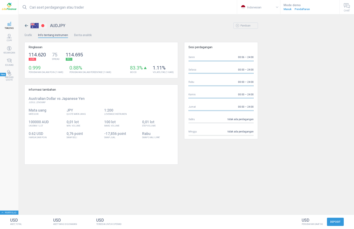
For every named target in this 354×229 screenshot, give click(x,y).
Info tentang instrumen (53, 35)
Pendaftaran (302, 9)
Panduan (245, 25)
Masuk (288, 9)
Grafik (28, 35)
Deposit (335, 221)
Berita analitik (83, 35)
